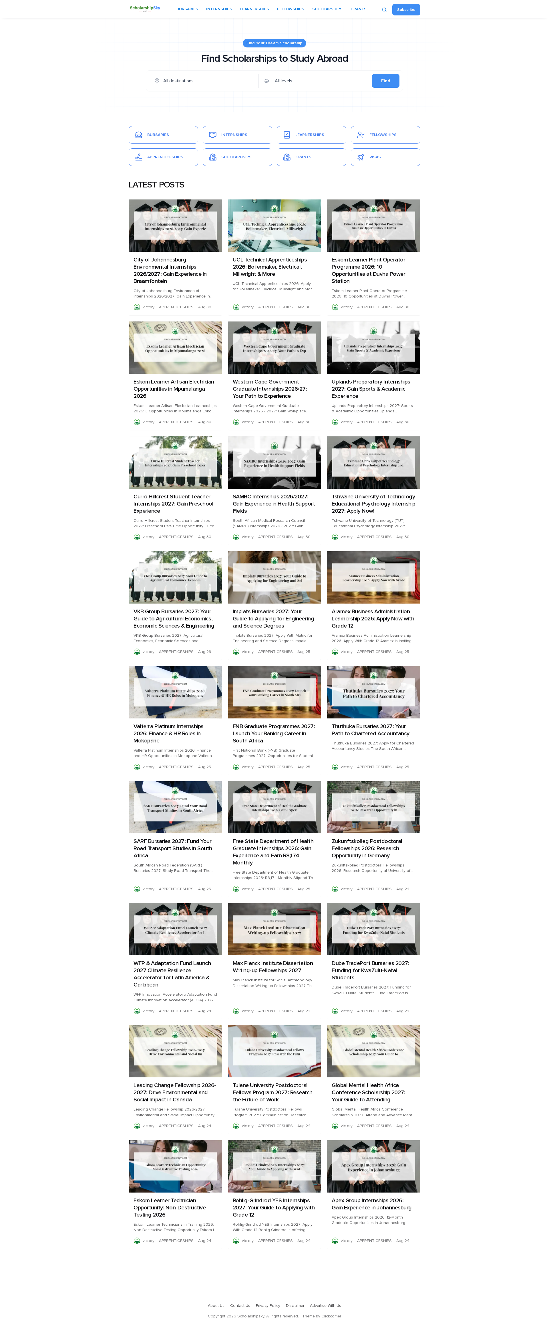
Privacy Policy (268, 1306)
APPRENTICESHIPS (176, 307)
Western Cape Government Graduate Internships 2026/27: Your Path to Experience (270, 389)
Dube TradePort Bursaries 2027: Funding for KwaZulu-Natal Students (370, 970)
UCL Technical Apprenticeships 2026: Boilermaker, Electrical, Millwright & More (270, 267)
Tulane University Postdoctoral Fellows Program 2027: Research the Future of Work (273, 1093)
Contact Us (240, 1306)
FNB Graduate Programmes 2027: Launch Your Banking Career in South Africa (274, 734)
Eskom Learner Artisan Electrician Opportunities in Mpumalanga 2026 (174, 389)
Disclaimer (295, 1306)
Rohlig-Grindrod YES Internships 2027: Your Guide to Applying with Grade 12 (274, 1208)
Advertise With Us (325, 1306)
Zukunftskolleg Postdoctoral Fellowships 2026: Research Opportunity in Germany (367, 848)
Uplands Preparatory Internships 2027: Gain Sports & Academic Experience (371, 389)
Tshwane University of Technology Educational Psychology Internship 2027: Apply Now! (373, 504)
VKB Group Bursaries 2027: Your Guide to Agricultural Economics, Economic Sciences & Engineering (174, 619)
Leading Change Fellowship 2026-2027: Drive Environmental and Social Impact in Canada (175, 1093)
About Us (216, 1306)
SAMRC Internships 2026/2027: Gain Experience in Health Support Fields (274, 504)
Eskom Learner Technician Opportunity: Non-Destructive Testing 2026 (170, 1208)
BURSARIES (187, 9)
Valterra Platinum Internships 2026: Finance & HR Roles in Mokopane (169, 734)
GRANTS (359, 9)
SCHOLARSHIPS (327, 9)
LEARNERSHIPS (254, 9)
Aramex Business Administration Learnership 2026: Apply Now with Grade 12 (373, 619)
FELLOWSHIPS (290, 9)
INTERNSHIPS (219, 9)
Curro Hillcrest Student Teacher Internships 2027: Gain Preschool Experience (173, 504)
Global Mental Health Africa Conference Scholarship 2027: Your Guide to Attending (368, 1093)
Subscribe (406, 10)
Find (385, 81)
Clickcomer (331, 1316)
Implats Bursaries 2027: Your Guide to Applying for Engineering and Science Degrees (273, 619)
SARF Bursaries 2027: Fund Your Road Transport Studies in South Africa (173, 848)
